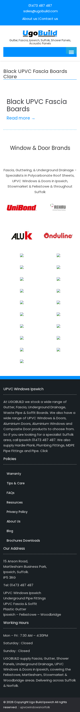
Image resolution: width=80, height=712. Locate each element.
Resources (15, 502)
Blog (10, 531)
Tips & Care (16, 483)
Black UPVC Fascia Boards (37, 105)
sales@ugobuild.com (40, 11)
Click (44, 450)
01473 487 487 (40, 5)
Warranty (14, 473)
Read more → (21, 118)
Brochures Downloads (23, 540)
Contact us (48, 18)
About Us (13, 521)
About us (29, 18)
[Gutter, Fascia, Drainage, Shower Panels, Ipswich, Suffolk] (40, 33)
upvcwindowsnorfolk (35, 707)
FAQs (10, 493)
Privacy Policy (17, 512)
